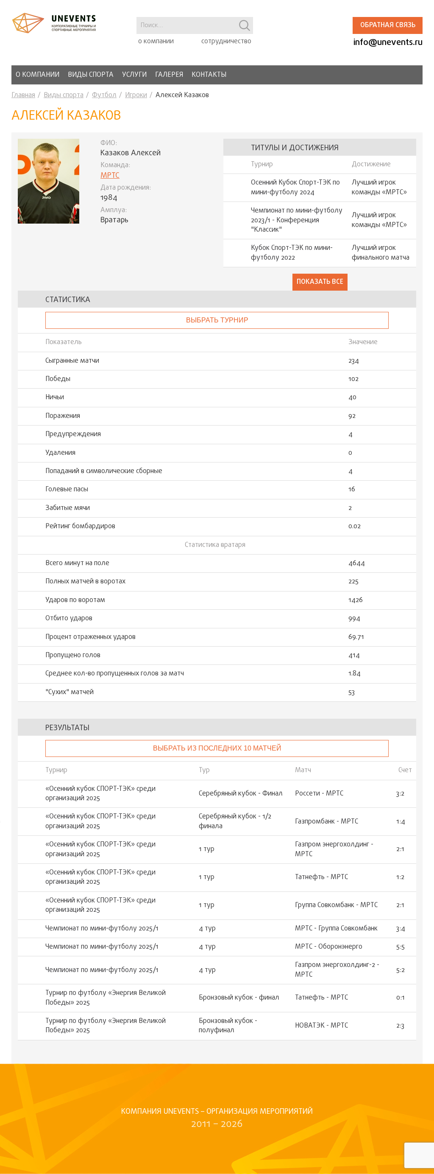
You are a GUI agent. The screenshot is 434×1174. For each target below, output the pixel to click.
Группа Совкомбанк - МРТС (336, 905)
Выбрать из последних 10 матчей (217, 748)
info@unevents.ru (388, 42)
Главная (23, 95)
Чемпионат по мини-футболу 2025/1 (102, 928)
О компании (37, 75)
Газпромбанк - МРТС (326, 822)
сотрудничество (226, 41)
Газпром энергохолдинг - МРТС (334, 849)
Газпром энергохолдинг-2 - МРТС (337, 970)
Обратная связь (387, 25)
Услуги (134, 75)
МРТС (110, 176)
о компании (156, 41)
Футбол (104, 95)
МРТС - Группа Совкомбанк (336, 928)
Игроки (136, 95)
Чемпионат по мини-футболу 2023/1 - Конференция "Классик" (296, 220)
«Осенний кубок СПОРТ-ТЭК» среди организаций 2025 (100, 794)
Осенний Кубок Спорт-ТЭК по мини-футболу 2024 (295, 187)
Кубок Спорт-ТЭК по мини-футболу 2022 (292, 253)
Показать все (320, 282)
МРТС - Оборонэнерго (328, 947)
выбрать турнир (217, 320)
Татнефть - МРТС (321, 877)
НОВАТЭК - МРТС (321, 1026)
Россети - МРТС (319, 794)
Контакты (209, 75)
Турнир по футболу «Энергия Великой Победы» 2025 (105, 998)
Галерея (169, 75)
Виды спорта (91, 75)
